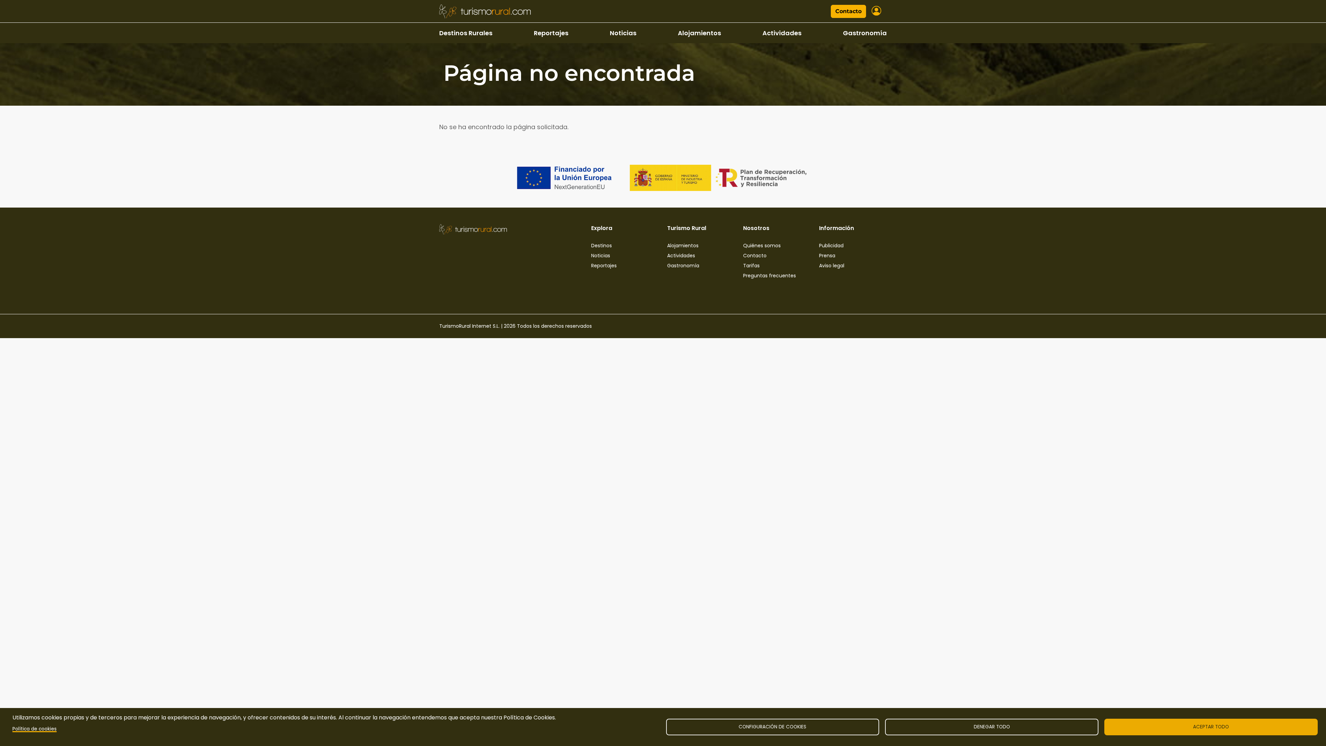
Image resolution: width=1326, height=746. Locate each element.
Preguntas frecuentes (769, 275)
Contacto (848, 11)
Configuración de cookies (772, 727)
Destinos (601, 245)
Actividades (781, 33)
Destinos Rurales (465, 33)
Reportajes (551, 33)
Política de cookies (34, 729)
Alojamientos (699, 33)
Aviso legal (831, 265)
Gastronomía (865, 33)
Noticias (623, 33)
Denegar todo (992, 727)
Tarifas (751, 265)
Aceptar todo (1211, 727)
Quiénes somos (762, 245)
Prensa (827, 255)
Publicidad (831, 245)
